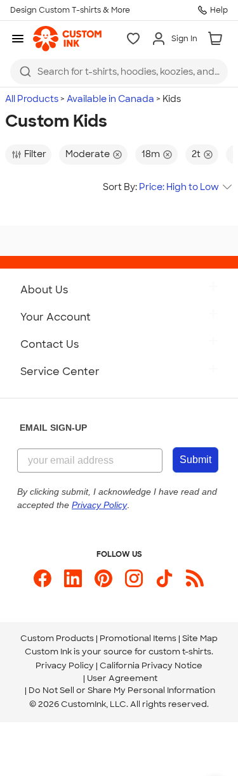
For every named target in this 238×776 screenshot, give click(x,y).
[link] (67, 38)
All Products (31, 99)
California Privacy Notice (151, 665)
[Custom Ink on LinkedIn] (73, 578)
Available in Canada (110, 99)
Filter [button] (35, 154)
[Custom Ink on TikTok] (164, 578)
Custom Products (57, 638)
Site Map (200, 638)
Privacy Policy (65, 665)
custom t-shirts (180, 651)
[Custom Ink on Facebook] (42, 578)
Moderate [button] (87, 154)
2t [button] (196, 154)
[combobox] (119, 71)
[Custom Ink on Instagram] (134, 578)
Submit (195, 459)
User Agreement (122, 678)
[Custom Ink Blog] (195, 578)
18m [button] (151, 154)
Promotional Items (138, 638)
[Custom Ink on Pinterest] (103, 578)
